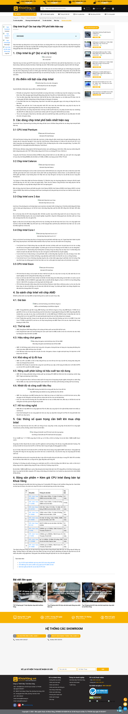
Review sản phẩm (31, 18)
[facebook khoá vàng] (15, 705)
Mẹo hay (56, 20)
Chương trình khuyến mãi (32, 20)
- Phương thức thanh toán (55, 694)
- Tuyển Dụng (72, 684)
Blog (22, 18)
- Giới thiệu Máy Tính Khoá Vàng (77, 680)
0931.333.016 (58, 639)
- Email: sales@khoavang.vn (20, 701)
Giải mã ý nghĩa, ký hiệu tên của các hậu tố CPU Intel (32, 566)
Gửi (103, 669)
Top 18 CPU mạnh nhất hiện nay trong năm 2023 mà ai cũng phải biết (37, 562)
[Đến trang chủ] (26, 8)
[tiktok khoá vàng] (27, 705)
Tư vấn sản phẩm (18, 20)
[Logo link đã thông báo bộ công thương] (98, 691)
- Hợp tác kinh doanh (74, 682)
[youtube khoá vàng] (19, 705)
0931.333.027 (24, 639)
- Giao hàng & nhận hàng (55, 689)
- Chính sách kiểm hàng (55, 692)
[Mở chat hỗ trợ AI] (120, 709)
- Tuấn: (95, 680)
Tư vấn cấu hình (46, 20)
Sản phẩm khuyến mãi (91, 27)
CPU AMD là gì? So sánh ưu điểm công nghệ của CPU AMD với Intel (36, 564)
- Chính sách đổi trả (54, 684)
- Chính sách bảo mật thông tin (56, 687)
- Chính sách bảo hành (54, 682)
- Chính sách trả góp (54, 697)
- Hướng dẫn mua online (55, 680)
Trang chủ (15, 18)
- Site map (51, 699)
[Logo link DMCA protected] (95, 697)
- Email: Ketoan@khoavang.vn (20, 698)
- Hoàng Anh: (96, 682)
